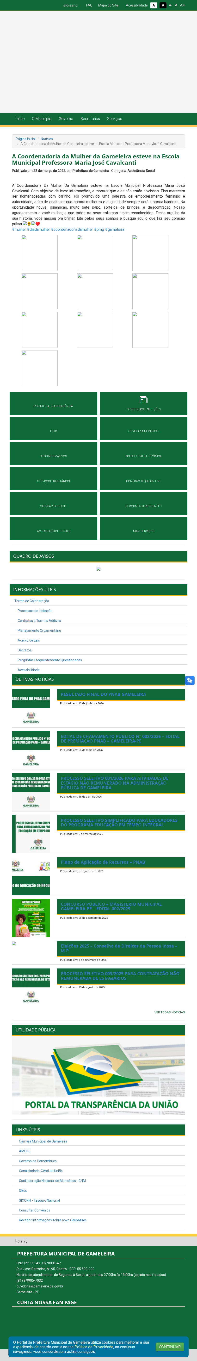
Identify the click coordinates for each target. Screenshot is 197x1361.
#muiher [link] (19, 229)
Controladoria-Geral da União (40, 1171)
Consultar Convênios (34, 1210)
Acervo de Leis (28, 640)
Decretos (24, 650)
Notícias (47, 139)
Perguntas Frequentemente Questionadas (49, 660)
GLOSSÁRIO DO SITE (53, 506)
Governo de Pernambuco (37, 1161)
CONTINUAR (170, 1346)
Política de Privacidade (93, 1347)
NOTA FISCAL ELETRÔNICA (144, 456)
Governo (66, 118)
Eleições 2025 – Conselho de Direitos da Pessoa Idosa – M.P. (119, 948)
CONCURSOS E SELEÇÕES (143, 409)
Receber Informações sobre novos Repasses (52, 1220)
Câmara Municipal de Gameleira (42, 1141)
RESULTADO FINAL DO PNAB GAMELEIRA (103, 694)
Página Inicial (26, 139)
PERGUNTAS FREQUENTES (143, 506)
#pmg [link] (99, 229)
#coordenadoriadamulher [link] (72, 229)
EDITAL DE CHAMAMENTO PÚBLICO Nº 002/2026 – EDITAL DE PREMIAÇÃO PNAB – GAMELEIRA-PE (120, 738)
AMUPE (24, 1151)
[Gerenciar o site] (181, 1241)
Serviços (114, 118)
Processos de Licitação (34, 611)
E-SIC (53, 431)
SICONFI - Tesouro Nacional (39, 1200)
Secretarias (90, 118)
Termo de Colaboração (31, 601)
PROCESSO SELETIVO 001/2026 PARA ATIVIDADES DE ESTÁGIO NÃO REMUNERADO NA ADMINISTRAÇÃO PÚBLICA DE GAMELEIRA (114, 783)
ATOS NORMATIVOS (53, 456)
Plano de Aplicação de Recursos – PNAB (103, 862)
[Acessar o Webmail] (174, 1241)
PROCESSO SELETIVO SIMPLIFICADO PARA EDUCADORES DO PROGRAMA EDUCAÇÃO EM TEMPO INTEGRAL (119, 822)
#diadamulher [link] (38, 229)
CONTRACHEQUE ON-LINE (143, 481)
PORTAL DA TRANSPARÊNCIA (53, 406)
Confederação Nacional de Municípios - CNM (52, 1181)
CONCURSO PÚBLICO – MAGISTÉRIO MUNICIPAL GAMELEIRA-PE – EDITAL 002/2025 (111, 906)
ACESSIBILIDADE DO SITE (53, 531)
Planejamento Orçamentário (39, 630)
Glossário (70, 5)
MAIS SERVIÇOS (143, 531)
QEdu (22, 1190)
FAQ (89, 5)
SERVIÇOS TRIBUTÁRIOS (53, 481)
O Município (41, 118)
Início (20, 118)
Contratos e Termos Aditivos (39, 621)
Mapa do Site (108, 5)
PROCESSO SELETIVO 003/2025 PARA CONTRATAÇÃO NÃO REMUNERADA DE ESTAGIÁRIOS (120, 976)
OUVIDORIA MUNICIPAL (143, 431)
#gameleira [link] (114, 229)
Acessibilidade (136, 5)
